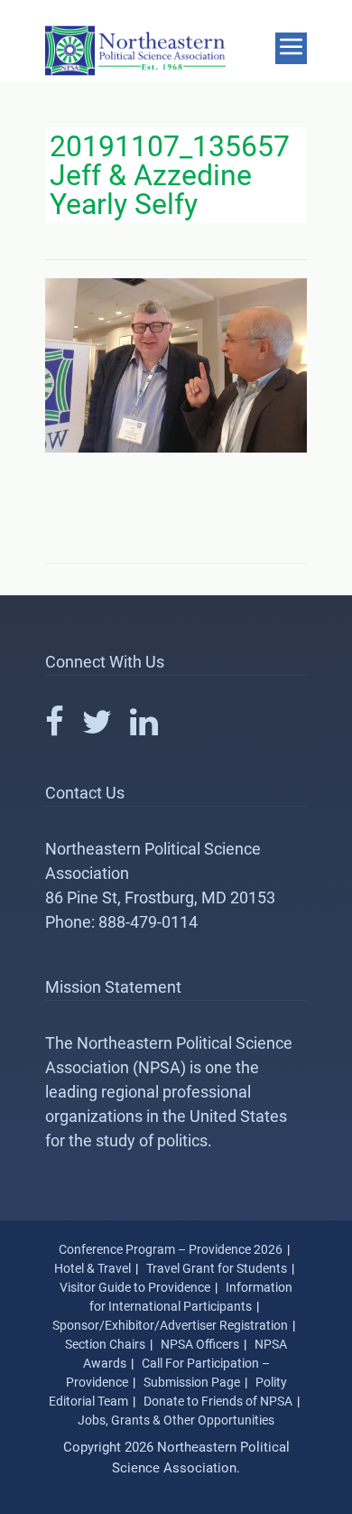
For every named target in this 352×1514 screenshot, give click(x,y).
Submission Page (192, 1382)
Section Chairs (105, 1344)
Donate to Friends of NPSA (218, 1401)
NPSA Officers (200, 1344)
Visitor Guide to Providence (135, 1287)
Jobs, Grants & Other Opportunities (176, 1420)
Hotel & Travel (92, 1268)
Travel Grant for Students (216, 1268)
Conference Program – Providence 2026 (171, 1249)
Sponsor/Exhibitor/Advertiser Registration (170, 1325)
